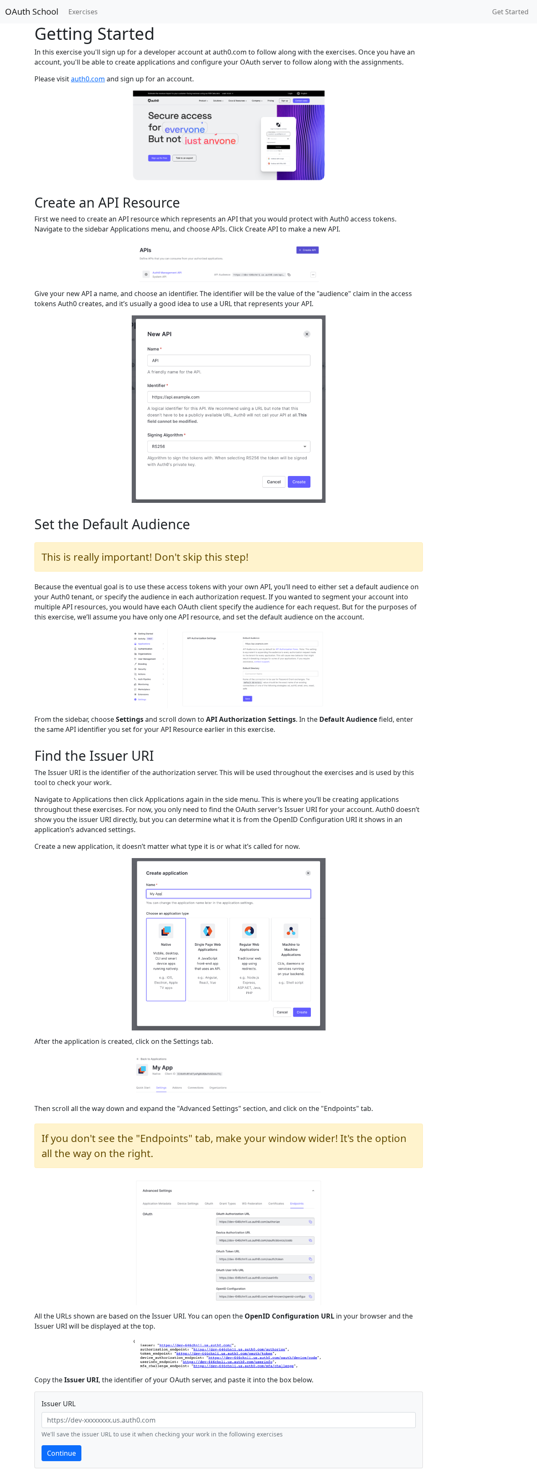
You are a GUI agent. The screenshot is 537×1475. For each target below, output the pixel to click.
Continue (61, 1453)
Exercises (83, 11)
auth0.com (88, 78)
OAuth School (31, 11)
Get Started (510, 11)
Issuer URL (59, 1403)
